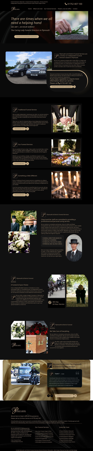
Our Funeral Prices (16, 440)
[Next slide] (51, 395)
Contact (75, 9)
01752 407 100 (74, 3)
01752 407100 (36, 418)
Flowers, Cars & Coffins (64, 9)
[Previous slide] (48, 395)
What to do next (37, 9)
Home (30, 9)
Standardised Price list (17, 441)
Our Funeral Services (50, 9)
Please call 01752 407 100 (60, 83)
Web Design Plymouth (59, 450)
